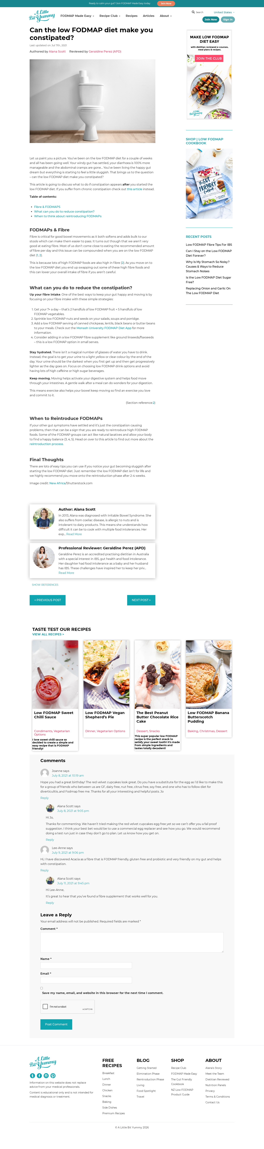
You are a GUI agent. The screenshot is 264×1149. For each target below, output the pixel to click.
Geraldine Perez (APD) (105, 51)
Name (46, 959)
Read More (74, 534)
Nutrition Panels (215, 1085)
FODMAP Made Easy (76, 16)
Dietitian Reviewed (217, 1079)
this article (134, 189)
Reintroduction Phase (150, 1079)
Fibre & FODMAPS (47, 207)
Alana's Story (213, 1068)
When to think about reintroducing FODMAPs (67, 216)
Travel (140, 1096)
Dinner (106, 1084)
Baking (106, 1101)
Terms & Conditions (217, 1096)
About (165, 16)
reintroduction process (46, 444)
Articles (148, 16)
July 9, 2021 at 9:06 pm (68, 852)
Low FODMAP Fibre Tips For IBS (209, 244)
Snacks (106, 1096)
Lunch (106, 1079)
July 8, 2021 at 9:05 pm (73, 811)
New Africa (57, 483)
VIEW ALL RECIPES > (48, 634)
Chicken (107, 1090)
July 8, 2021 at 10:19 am (68, 775)
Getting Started (146, 1068)
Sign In (228, 19)
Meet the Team (214, 1073)
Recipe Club (109, 16)
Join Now (166, 3)
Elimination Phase (148, 1073)
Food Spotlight (146, 1091)
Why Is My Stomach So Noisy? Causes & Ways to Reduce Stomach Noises (208, 266)
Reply (44, 798)
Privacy (210, 1091)
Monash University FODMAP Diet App (104, 328)
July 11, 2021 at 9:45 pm (73, 883)
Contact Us (212, 1102)
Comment (49, 929)
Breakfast (108, 1073)
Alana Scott (57, 51)
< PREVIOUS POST (47, 600)
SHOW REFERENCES (45, 584)
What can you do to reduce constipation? (64, 211)
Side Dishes (109, 1107)
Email (45, 973)
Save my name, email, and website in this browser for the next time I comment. (102, 993)
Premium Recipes (113, 1113)
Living (140, 1085)
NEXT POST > (141, 600)
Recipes (132, 16)
